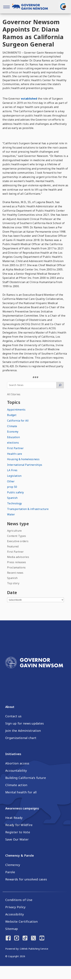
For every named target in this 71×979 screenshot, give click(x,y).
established (28, 98)
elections (13, 442)
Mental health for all (21, 792)
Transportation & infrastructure (28, 509)
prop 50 (12, 487)
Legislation (14, 476)
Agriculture (14, 530)
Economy (12, 431)
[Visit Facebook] (8, 938)
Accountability (16, 770)
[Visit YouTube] (42, 938)
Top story (13, 583)
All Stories (13, 394)
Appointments (16, 409)
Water (11, 514)
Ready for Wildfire (19, 825)
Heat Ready (13, 818)
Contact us (13, 716)
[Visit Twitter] (33, 938)
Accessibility (14, 914)
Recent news (15, 573)
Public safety (15, 492)
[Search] (60, 385)
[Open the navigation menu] (6, 6)
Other (11, 481)
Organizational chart (20, 738)
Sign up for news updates (24, 723)
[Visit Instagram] (16, 938)
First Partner (15, 448)
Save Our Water (17, 839)
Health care (14, 454)
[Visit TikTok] (25, 938)
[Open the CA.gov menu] (63, 6)
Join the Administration (23, 731)
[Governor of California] (32, 7)
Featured (13, 546)
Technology (14, 503)
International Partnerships (24, 465)
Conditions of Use (18, 900)
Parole (10, 872)
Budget (11, 415)
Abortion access (17, 763)
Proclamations (16, 567)
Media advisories (18, 557)
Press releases (16, 562)
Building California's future (25, 778)
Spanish (12, 498)
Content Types (16, 536)
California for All (18, 420)
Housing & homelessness (23, 459)
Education (13, 437)
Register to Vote (17, 832)
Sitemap (11, 929)
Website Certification (21, 921)
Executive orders (17, 541)
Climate (12, 426)
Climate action (16, 785)
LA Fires (12, 470)
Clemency (12, 865)
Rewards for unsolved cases (26, 879)
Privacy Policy (15, 907)
